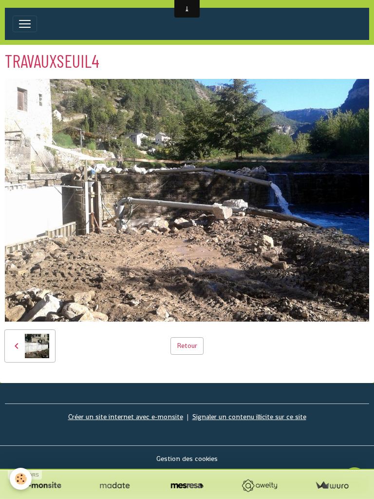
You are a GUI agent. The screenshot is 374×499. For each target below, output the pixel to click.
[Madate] (114, 485)
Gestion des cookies (187, 458)
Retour (187, 345)
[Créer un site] (42, 485)
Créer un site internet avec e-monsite (125, 416)
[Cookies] (21, 479)
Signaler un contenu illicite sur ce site (249, 416)
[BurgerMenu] (25, 24)
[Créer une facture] (331, 485)
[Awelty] (259, 485)
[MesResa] (187, 485)
